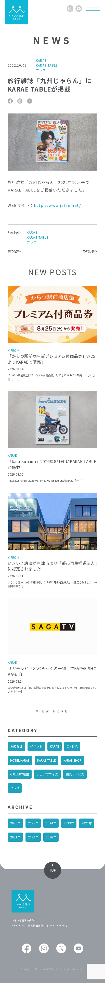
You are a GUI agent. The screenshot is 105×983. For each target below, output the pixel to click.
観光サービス (75, 774)
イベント (36, 746)
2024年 (51, 823)
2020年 (33, 837)
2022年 (87, 823)
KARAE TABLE (46, 760)
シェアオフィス (47, 774)
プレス (14, 788)
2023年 (69, 823)
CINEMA (72, 746)
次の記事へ (89, 251)
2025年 (33, 823)
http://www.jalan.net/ (57, 205)
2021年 (15, 837)
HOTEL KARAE (20, 760)
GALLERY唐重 (19, 774)
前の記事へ (15, 251)
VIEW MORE (52, 711)
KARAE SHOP (72, 760)
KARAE (54, 746)
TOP (52, 870)
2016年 (51, 837)
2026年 (15, 823)
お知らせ (16, 746)
